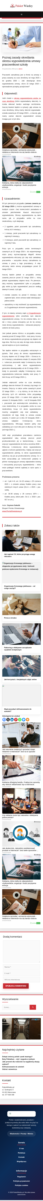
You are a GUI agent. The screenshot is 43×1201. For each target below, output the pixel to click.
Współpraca (21, 1161)
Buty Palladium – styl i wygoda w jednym (18, 1059)
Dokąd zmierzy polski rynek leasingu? (17, 1057)
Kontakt (21, 1157)
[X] (8, 719)
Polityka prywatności (21, 1181)
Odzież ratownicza (9, 1069)
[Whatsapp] (20, 719)
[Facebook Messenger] (23, 719)
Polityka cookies (21, 1185)
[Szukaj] (33, 1007)
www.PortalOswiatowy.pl (12, 511)
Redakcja (21, 1153)
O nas (21, 1148)
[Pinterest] (16, 719)
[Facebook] (4, 719)
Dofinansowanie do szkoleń (13, 1067)
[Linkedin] (12, 719)
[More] (27, 719)
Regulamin (21, 1177)
